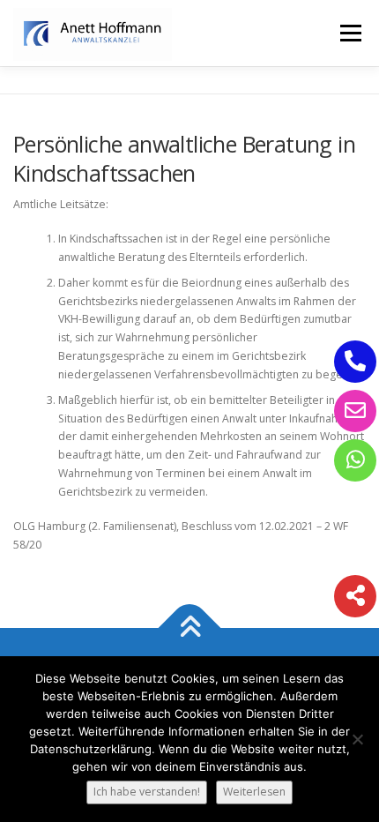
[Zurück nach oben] (190, 627)
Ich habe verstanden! (146, 791)
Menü (349, 33)
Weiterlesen (254, 791)
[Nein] (357, 739)
